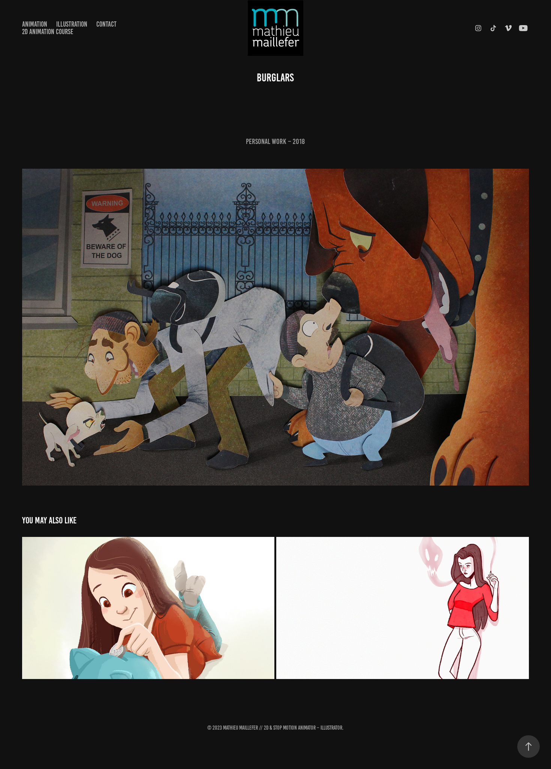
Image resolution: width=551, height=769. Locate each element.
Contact (106, 24)
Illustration (71, 24)
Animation (34, 24)
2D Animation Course (47, 32)
